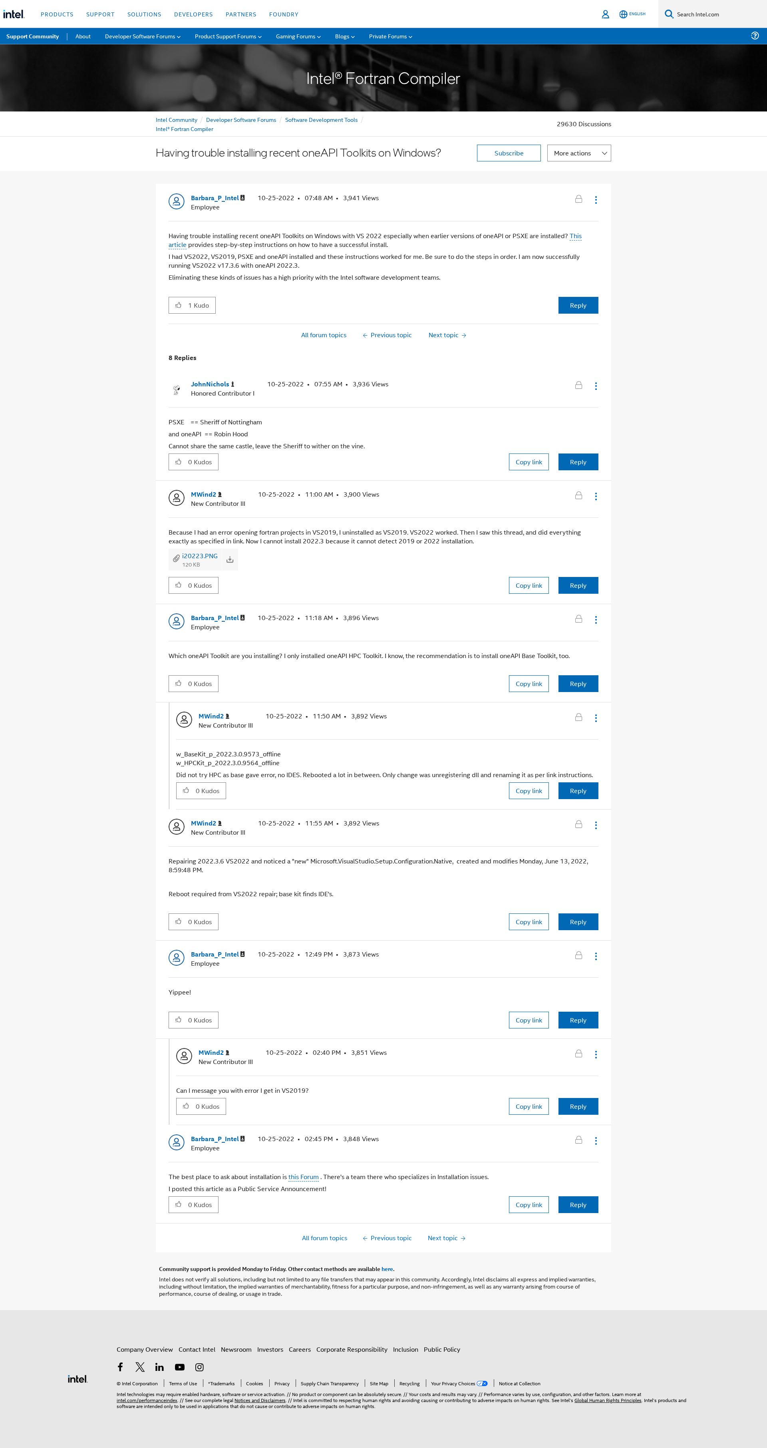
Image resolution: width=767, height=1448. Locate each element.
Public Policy (442, 1349)
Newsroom (236, 1349)
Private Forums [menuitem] (388, 36)
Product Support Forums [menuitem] (225, 36)
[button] (595, 200)
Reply (578, 305)
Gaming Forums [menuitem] (296, 36)
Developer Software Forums (241, 119)
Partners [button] (241, 14)
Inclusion (405, 1349)
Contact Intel (197, 1349)
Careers (300, 1349)
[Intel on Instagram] (199, 1367)
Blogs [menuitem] (342, 36)
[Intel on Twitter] (140, 1367)
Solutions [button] (144, 14)
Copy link (529, 461)
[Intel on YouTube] (180, 1367)
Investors (270, 1349)
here (387, 1268)
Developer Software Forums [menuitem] (140, 36)
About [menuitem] (83, 36)
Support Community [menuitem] (32, 36)
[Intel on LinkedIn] (160, 1367)
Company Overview (145, 1349)
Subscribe (509, 152)
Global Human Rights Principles (608, 1400)
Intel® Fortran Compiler (184, 128)
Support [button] (100, 14)
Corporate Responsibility (351, 1349)
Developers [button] (193, 14)
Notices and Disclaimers (260, 1400)
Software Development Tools (321, 119)
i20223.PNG (200, 555)
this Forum (303, 1176)
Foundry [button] (284, 14)
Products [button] (57, 14)
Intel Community (176, 119)
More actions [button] (572, 152)
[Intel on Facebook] (120, 1367)
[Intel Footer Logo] (78, 1377)
